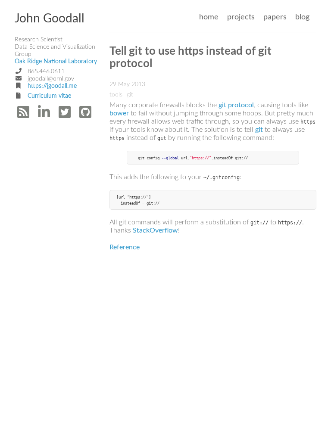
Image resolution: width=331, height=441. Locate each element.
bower (119, 113)
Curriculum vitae (49, 96)
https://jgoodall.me (52, 86)
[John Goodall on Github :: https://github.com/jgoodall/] (86, 115)
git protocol (236, 105)
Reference (124, 247)
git (259, 129)
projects (241, 17)
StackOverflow (155, 230)
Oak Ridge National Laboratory (56, 62)
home (209, 17)
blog (302, 17)
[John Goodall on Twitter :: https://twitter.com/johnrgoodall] (65, 115)
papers (275, 17)
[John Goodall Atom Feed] (24, 115)
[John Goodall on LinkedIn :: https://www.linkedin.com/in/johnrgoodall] (44, 115)
